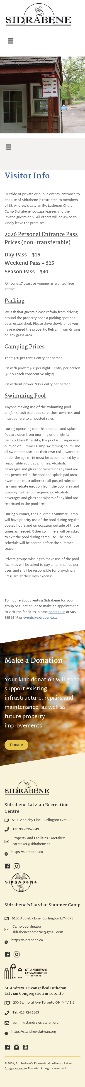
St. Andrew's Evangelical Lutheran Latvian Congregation (39, 1066)
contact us (57, 612)
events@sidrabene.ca (40, 618)
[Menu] (10, 41)
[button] (7, 866)
